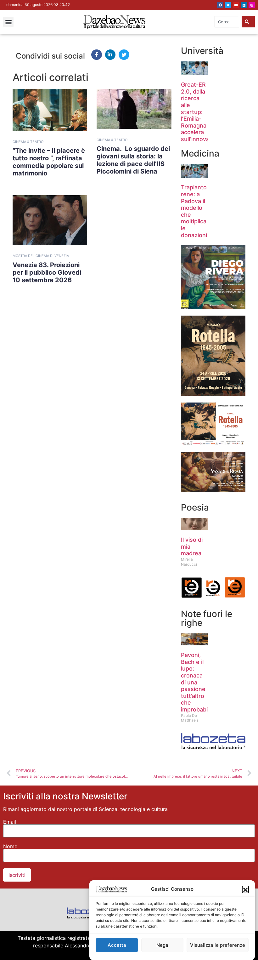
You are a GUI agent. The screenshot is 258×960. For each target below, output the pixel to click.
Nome (10, 846)
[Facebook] (220, 5)
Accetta (117, 945)
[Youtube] (236, 5)
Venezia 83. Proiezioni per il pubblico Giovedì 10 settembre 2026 (47, 272)
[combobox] (227, 21)
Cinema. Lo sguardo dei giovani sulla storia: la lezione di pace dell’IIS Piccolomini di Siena (133, 160)
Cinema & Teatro (28, 142)
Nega (162, 945)
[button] (245, 889)
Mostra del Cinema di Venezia (41, 256)
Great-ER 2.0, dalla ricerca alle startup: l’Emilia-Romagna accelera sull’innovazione (202, 111)
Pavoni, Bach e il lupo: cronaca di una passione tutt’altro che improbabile (196, 682)
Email (9, 821)
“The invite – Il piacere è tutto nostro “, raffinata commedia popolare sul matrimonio (49, 162)
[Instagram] (252, 5)
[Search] (248, 21)
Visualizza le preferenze (217, 945)
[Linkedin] (244, 5)
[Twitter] (228, 5)
